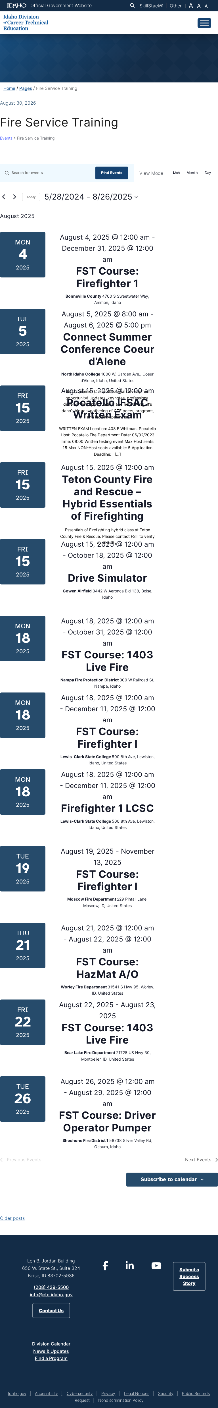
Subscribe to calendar (169, 1179)
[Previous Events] (3, 197)
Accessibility (46, 1393)
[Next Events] (14, 197)
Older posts (12, 1218)
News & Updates (51, 1351)
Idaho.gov (17, 1393)
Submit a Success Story (189, 1276)
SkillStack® (151, 6)
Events (6, 138)
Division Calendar (51, 1344)
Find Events (111, 172)
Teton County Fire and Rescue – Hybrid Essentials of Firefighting (107, 497)
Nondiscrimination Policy (121, 1400)
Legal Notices (136, 1393)
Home (9, 88)
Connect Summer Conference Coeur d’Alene (107, 349)
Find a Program (51, 1358)
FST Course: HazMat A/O (107, 967)
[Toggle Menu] (204, 23)
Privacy (108, 1393)
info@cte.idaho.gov (51, 1294)
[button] (133, 5)
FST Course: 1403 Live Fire (107, 660)
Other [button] (176, 6)
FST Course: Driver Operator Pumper (107, 1121)
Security (165, 1393)
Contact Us (51, 1310)
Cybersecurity (80, 1393)
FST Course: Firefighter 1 (107, 277)
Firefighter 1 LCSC (107, 808)
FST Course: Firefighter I (107, 737)
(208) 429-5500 (51, 1287)
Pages (25, 88)
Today (31, 197)
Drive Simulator (107, 578)
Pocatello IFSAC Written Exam (107, 408)
